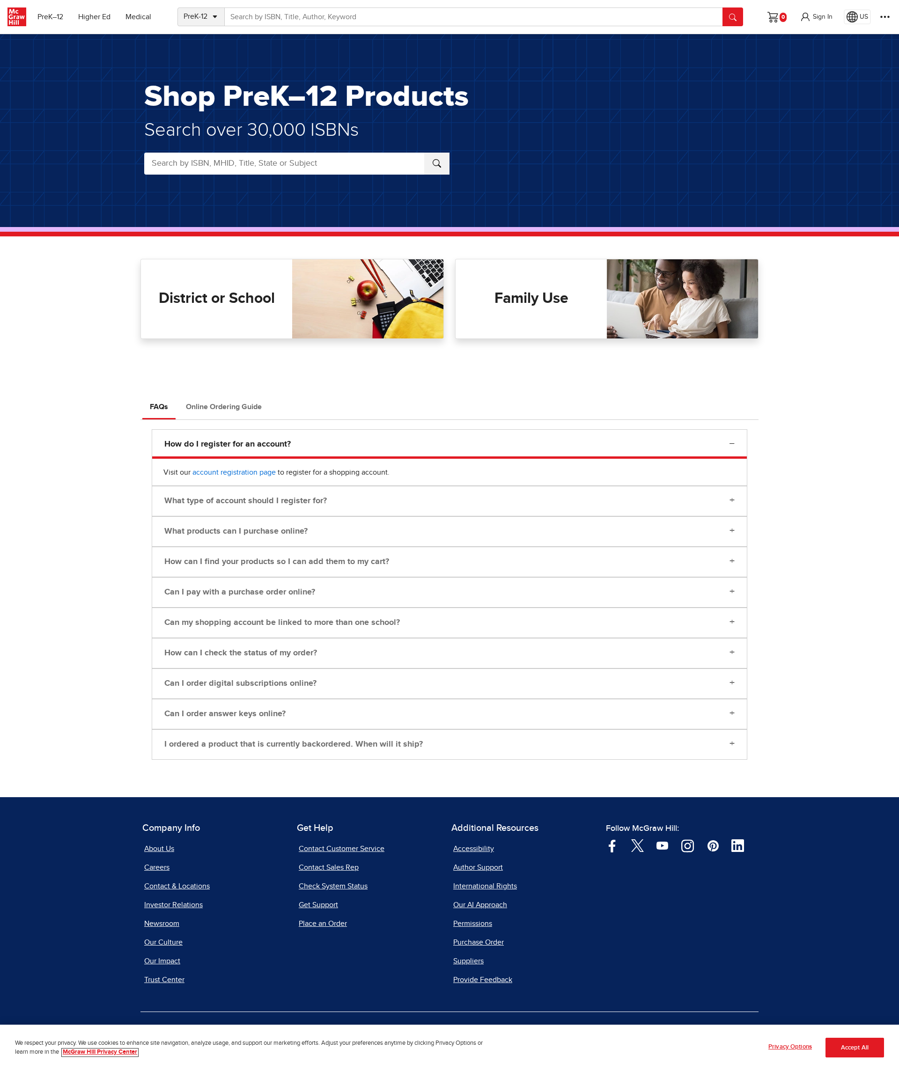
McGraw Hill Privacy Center (100, 1052)
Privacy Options (790, 1047)
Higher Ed (94, 17)
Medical (138, 17)
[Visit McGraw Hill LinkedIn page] (737, 845)
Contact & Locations (177, 886)
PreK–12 (50, 17)
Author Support (478, 867)
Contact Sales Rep (329, 867)
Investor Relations (173, 905)
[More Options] (885, 16)
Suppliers (468, 961)
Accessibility (473, 848)
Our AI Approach (480, 905)
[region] (449, 1048)
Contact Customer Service (341, 848)
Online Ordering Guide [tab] (224, 407)
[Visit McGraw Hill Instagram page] (687, 845)
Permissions (472, 923)
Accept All (855, 1048)
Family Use (531, 298)
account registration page (234, 472)
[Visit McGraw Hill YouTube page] (662, 845)
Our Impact (162, 961)
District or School (217, 298)
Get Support (318, 905)
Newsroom (161, 923)
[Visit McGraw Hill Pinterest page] (713, 845)
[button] (816, 16)
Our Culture (163, 942)
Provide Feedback (482, 979)
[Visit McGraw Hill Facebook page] (612, 845)
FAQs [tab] (159, 407)
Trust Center (164, 979)
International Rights (485, 886)
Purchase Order (478, 942)
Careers (156, 867)
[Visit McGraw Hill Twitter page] (637, 845)
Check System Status (333, 886)
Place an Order (323, 923)
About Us (159, 848)
